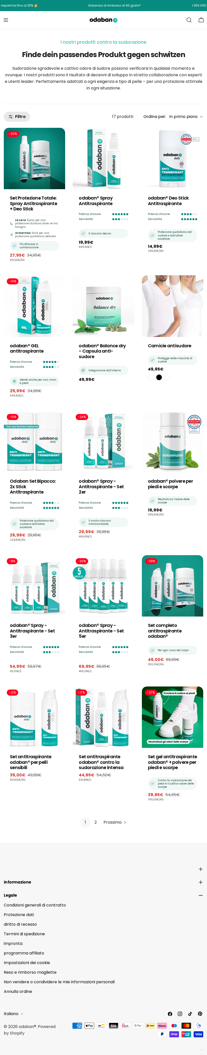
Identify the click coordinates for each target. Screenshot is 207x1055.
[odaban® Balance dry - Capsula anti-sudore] (103, 306)
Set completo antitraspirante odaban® (165, 630)
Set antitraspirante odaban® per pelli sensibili (30, 762)
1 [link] (85, 822)
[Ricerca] (189, 20)
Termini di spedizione (24, 934)
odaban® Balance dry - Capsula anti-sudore (102, 351)
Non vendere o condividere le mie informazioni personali (59, 982)
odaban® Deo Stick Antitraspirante (168, 201)
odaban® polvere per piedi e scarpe (170, 484)
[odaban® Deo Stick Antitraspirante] (172, 158)
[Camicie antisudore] (172, 306)
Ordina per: (154, 116)
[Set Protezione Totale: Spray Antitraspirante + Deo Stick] (34, 158)
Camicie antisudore (169, 345)
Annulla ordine (18, 991)
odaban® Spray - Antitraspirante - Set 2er (101, 486)
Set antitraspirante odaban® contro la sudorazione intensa (101, 762)
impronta (13, 943)
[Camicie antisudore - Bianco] (151, 377)
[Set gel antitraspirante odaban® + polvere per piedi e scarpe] (172, 717)
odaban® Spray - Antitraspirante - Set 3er (32, 630)
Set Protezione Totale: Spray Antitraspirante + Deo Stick (33, 203)
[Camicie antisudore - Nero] (159, 377)
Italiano (11, 1014)
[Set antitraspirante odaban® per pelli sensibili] (34, 717)
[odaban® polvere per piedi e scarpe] (172, 441)
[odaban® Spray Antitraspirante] (103, 158)
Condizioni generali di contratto (35, 905)
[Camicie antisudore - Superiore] (167, 377)
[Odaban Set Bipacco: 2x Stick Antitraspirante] (34, 441)
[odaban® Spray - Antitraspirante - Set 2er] (103, 441)
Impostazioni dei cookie (27, 963)
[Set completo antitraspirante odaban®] (172, 586)
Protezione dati (19, 915)
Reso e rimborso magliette (30, 972)
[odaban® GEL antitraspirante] (34, 306)
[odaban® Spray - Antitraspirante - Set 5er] (103, 586)
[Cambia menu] (6, 20)
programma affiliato (24, 953)
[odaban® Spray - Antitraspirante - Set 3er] (34, 586)
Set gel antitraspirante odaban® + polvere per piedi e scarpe (172, 762)
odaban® (27, 1026)
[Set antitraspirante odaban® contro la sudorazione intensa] (103, 717)
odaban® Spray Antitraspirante (96, 201)
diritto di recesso (20, 924)
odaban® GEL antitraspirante (26, 348)
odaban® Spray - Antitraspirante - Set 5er (101, 630)
